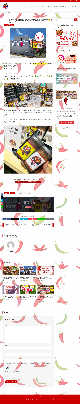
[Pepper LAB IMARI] (5, 6)
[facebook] (70, 1)
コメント (7, 325)
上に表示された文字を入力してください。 (15, 372)
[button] (6, 219)
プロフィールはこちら (66, 122)
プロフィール (30, 399)
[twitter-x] (72, 1)
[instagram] (74, 1)
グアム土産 (20, 193)
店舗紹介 (12, 25)
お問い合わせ (38, 399)
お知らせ (6, 25)
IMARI (11, 251)
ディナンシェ (27, 193)
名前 (6, 345)
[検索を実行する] (76, 19)
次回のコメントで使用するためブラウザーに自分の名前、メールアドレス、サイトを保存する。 (28, 364)
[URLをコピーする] (49, 219)
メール (7, 352)
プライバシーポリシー (48, 399)
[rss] (76, 1)
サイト (6, 358)
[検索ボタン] (76, 6)
